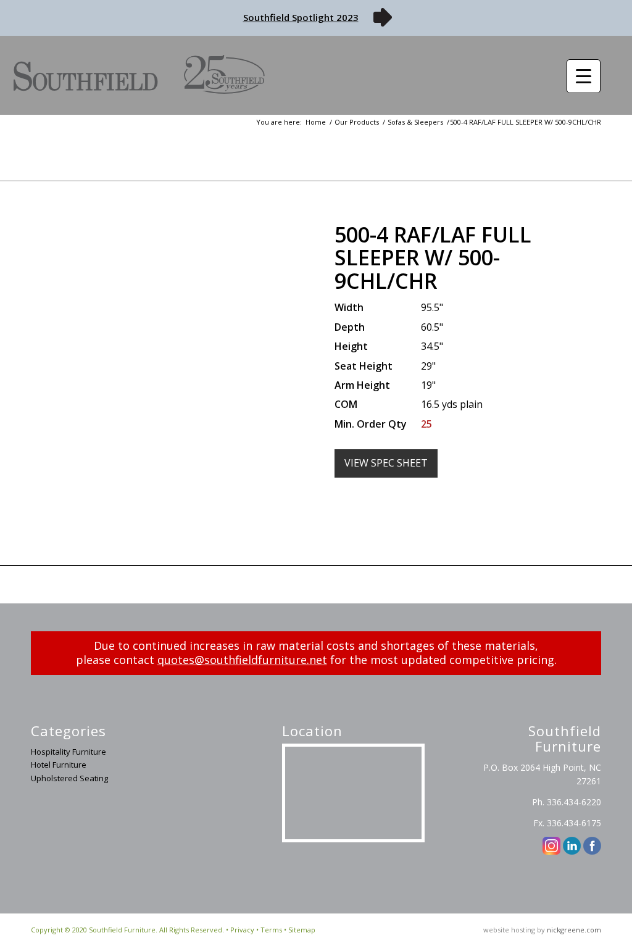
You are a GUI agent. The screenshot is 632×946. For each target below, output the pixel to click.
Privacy (242, 929)
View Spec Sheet (386, 463)
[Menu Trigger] (584, 76)
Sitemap (301, 929)
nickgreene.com (574, 929)
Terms (271, 929)
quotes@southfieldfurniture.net (242, 659)
